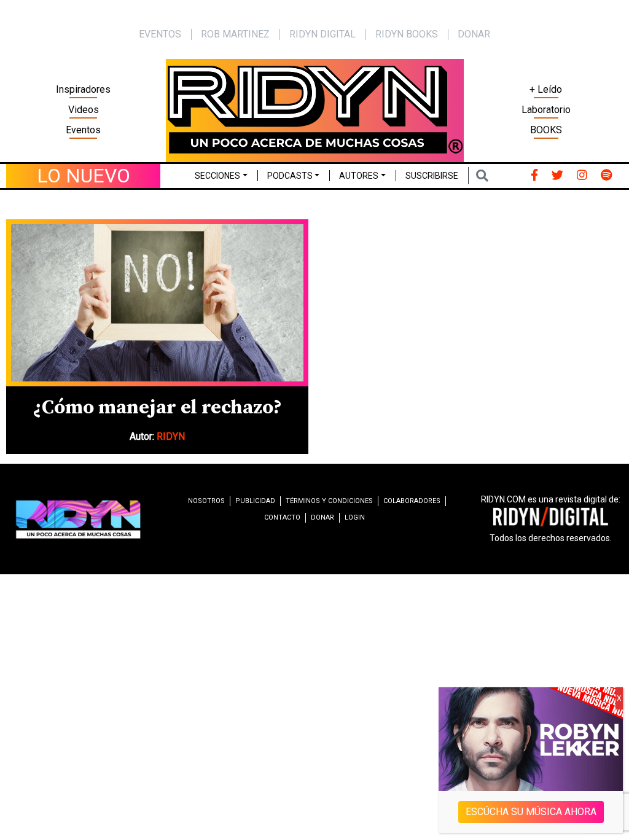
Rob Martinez (235, 34)
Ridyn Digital (322, 34)
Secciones (217, 176)
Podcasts (290, 176)
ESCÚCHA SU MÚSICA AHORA (531, 812)
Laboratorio (546, 109)
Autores (358, 176)
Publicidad (255, 501)
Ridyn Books (406, 34)
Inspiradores (83, 89)
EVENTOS (160, 34)
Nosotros (206, 501)
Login (355, 517)
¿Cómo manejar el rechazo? (157, 408)
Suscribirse (431, 176)
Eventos (83, 130)
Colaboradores (411, 501)
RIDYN (171, 436)
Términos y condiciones (329, 501)
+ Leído (545, 89)
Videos (83, 109)
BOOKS (546, 130)
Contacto (282, 517)
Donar (474, 34)
